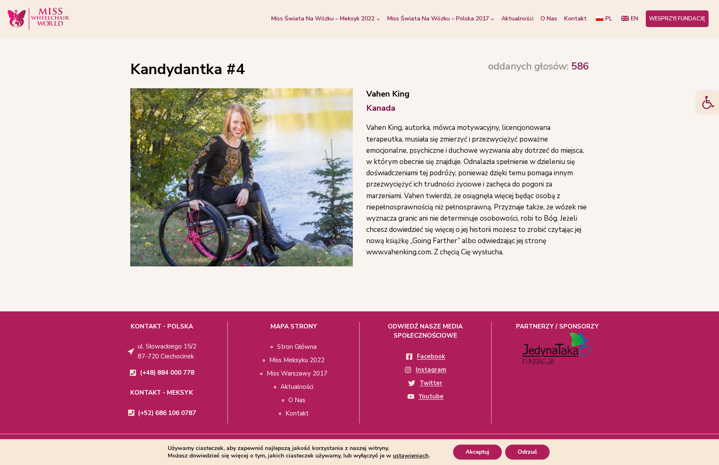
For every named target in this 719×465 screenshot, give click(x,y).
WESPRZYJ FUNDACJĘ (677, 18)
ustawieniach (411, 456)
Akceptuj (477, 452)
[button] (708, 102)
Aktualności (517, 18)
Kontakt (575, 18)
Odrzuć (527, 452)
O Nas (548, 18)
